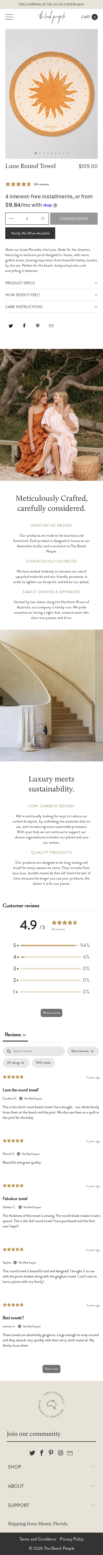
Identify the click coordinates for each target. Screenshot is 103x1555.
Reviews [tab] (15, 1034)
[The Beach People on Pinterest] (51, 1453)
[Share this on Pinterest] (37, 327)
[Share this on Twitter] (10, 327)
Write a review (51, 1012)
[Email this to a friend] (51, 327)
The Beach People (59, 1548)
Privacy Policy (71, 1539)
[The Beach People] (51, 17)
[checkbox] (43, 1063)
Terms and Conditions (38, 1539)
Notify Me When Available (30, 233)
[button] (51, 945)
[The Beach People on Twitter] (32, 1453)
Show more (51, 1368)
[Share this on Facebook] (24, 327)
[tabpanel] (51, 1212)
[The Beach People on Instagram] (61, 1453)
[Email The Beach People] (70, 1453)
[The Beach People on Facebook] (42, 1453)
